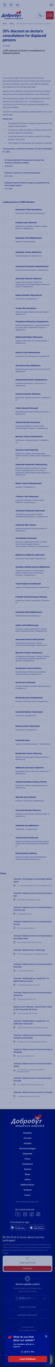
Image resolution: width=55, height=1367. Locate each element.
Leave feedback (27, 1359)
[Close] (46, 1336)
